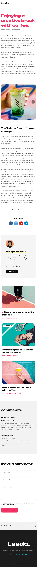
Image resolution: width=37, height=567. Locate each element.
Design (15, 318)
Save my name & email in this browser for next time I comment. (18, 503)
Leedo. (18, 543)
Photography (16, 210)
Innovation (9, 210)
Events (15, 355)
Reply (14, 420)
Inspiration (16, 29)
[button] (3, 101)
